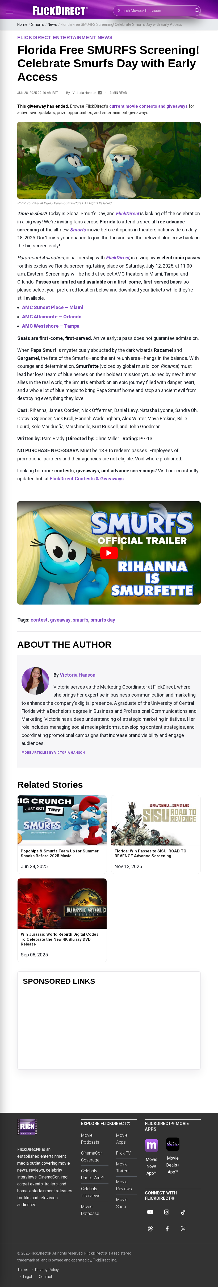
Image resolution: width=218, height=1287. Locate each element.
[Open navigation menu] (9, 12)
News (52, 24)
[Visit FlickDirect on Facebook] (166, 1228)
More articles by (53, 753)
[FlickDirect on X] (183, 1228)
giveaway (60, 620)
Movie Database (90, 1210)
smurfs (80, 620)
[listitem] (62, 834)
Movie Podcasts (90, 1139)
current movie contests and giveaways (148, 106)
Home (22, 24)
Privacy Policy (47, 1270)
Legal (27, 1276)
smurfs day (103, 620)
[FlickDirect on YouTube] (150, 1212)
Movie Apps (122, 1139)
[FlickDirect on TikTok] (183, 1212)
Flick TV (123, 1153)
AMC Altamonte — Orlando (52, 316)
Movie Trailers (122, 1167)
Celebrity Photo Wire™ (92, 1174)
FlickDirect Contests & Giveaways (87, 478)
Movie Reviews (124, 1185)
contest (39, 620)
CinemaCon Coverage (92, 1157)
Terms (22, 1270)
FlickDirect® (95, 1253)
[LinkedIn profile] (100, 93)
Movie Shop (122, 1203)
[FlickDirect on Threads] (150, 1228)
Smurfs (37, 24)
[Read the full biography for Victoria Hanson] (35, 681)
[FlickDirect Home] (61, 10)
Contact (45, 1276)
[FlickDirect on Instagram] (166, 1212)
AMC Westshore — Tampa (50, 326)
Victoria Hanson (84, 93)
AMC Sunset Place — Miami (52, 307)
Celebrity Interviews (90, 1192)
